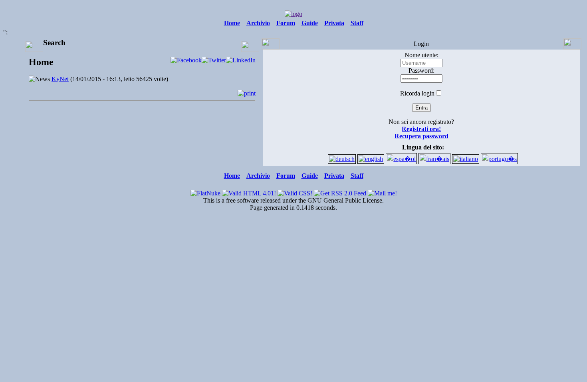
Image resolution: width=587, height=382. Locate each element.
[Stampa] (247, 93)
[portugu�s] (499, 158)
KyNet (60, 79)
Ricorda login (417, 93)
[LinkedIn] (241, 60)
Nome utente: (421, 55)
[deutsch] (342, 158)
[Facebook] (186, 60)
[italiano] (465, 158)
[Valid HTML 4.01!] (249, 191)
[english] (370, 158)
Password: (421, 70)
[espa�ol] (401, 158)
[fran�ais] (434, 158)
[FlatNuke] (205, 191)
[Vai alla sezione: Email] (382, 191)
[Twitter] (214, 60)
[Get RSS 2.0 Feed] (340, 191)
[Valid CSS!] (295, 191)
